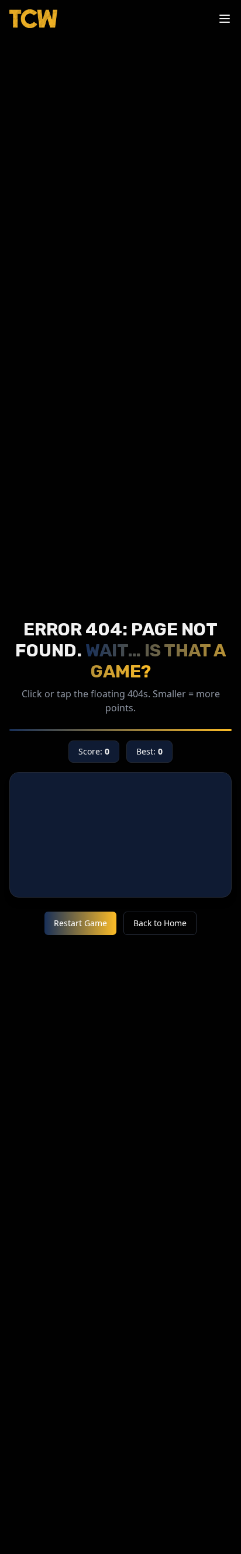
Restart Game (80, 923)
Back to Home (160, 923)
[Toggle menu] (225, 19)
